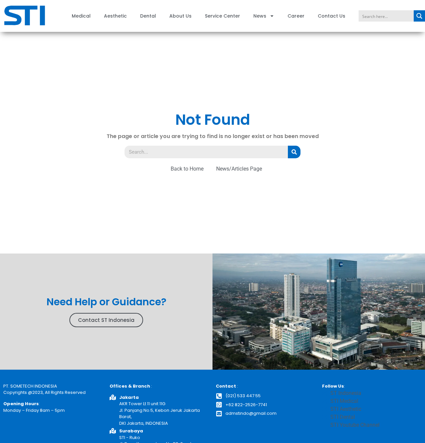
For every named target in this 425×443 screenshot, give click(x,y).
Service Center (222, 16)
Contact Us (331, 16)
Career (296, 16)
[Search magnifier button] (419, 16)
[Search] (294, 152)
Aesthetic (115, 16)
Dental (148, 16)
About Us (180, 16)
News (259, 16)
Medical (81, 16)
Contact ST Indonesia (106, 320)
